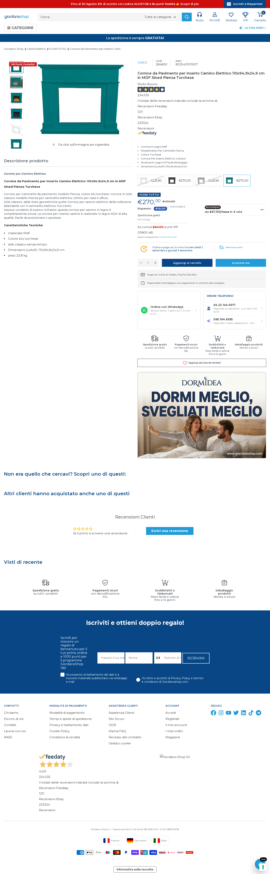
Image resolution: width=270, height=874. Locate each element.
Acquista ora (241, 262)
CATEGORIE (22, 28)
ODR (112, 725)
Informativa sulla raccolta (135, 869)
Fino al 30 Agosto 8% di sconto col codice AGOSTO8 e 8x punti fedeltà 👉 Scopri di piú (135, 4)
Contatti (10, 725)
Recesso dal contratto (125, 737)
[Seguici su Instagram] (221, 713)
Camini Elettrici (36, 48)
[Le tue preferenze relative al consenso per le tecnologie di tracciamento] (263, 867)
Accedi (170, 713)
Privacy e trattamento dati (68, 725)
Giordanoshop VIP (168, 237)
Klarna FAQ (117, 731)
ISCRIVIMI (196, 658)
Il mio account (176, 725)
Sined (142, 62)
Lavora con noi (15, 731)
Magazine (172, 737)
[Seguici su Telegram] (258, 713)
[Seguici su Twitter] (236, 713)
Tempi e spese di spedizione (70, 719)
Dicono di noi (14, 719)
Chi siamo (11, 713)
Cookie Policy (59, 731)
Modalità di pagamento (67, 713)
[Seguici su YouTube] (228, 713)
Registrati (172, 719)
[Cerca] (187, 17)
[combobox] (158, 657)
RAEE (8, 737)
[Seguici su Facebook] (213, 713)
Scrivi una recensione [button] (169, 531)
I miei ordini (174, 731)
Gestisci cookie (120, 743)
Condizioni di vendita (64, 737)
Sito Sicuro (116, 719)
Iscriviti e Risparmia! (247, 4)
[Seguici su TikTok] (251, 713)
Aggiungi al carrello (187, 262)
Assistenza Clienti (121, 713)
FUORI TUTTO (58, 48)
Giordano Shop (14, 48)
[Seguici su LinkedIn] (243, 713)
